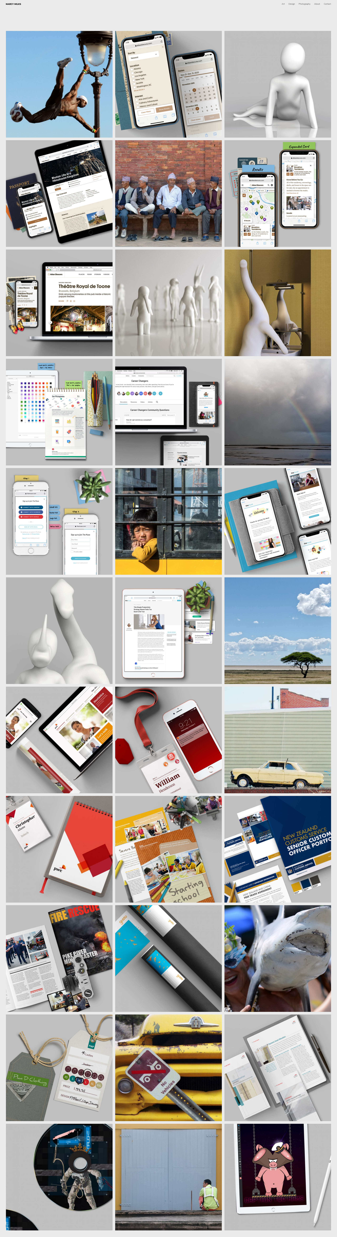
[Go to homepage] (13, 4)
